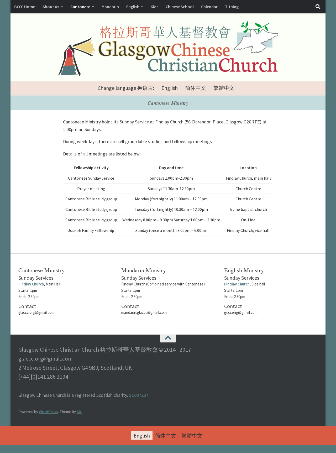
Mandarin (110, 6)
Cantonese (80, 6)
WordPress (48, 411)
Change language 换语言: (126, 88)
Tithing (232, 6)
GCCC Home (24, 6)
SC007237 (138, 395)
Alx (79, 411)
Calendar (209, 6)
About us (51, 6)
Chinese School (180, 6)
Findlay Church (31, 284)
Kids (154, 6)
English (132, 6)
